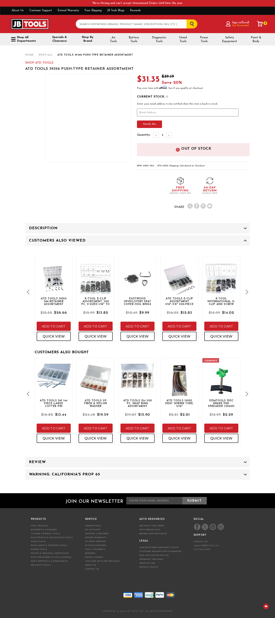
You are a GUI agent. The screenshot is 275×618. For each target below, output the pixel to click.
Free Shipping (93, 10)
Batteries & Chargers (44, 530)
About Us (18, 10)
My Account (92, 530)
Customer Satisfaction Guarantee (160, 551)
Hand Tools (183, 39)
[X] (190, 206)
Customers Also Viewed (57, 240)
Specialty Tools (41, 565)
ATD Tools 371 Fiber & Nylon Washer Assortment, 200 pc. (95, 403)
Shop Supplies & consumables (49, 561)
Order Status (93, 526)
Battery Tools (134, 39)
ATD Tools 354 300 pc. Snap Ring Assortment (137, 403)
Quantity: (144, 134)
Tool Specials (39, 526)
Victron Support (95, 542)
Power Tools (204, 39)
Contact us (200, 542)
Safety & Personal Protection (50, 553)
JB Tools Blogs (115, 10)
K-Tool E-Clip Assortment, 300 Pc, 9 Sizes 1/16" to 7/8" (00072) (95, 301)
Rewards (135, 10)
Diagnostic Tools (159, 39)
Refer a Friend (94, 557)
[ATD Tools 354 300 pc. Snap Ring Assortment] (137, 379)
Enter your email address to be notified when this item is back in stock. (177, 104)
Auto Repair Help (149, 530)
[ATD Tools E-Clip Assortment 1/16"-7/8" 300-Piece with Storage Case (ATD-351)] (179, 282)
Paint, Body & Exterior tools (49, 545)
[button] (28, 292)
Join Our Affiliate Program (102, 561)
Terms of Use (147, 563)
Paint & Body (256, 39)
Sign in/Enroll (240, 22)
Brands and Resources (153, 534)
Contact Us (92, 569)
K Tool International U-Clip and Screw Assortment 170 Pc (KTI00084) (221, 301)
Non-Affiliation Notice (154, 555)
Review (37, 462)
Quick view (54, 336)
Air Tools (113, 39)
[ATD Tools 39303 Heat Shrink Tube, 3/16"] (179, 384)
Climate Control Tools (45, 534)
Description (43, 228)
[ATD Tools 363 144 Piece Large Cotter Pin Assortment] (54, 379)
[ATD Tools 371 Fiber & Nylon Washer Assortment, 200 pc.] (95, 382)
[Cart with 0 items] (260, 24)
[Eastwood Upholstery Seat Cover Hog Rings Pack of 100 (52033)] (137, 282)
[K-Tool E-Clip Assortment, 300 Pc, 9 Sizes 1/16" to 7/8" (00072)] (95, 282)
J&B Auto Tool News (152, 526)
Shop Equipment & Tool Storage (51, 557)
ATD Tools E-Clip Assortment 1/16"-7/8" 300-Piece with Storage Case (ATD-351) (179, 301)
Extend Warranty (68, 10)
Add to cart (53, 326)
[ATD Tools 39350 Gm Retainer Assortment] (54, 282)
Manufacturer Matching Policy (159, 548)
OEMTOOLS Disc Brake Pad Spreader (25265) (221, 403)
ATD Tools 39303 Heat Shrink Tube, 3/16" (179, 403)
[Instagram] (220, 527)
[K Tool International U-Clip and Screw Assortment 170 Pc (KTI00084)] (221, 282)
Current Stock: (152, 96)
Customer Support (40, 10)
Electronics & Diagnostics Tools (52, 538)
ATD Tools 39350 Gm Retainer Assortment (54, 301)
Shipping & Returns (97, 534)
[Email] (209, 206)
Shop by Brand (88, 39)
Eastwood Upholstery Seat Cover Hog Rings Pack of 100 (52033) (137, 301)
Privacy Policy (148, 567)
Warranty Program (151, 559)
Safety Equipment (229, 39)
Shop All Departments (26, 39)
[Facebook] (196, 206)
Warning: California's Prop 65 (64, 474)
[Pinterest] (203, 206)
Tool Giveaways (95, 549)
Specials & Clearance (59, 39)
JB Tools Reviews (95, 545)
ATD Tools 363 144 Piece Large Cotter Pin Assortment (54, 403)
